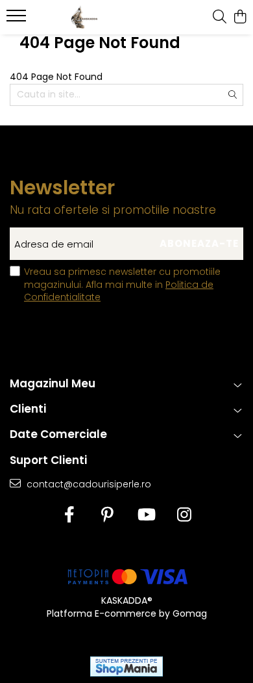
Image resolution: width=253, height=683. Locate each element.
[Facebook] (69, 515)
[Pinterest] (107, 515)
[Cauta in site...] (219, 17)
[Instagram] (184, 515)
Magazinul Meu (52, 383)
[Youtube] (145, 515)
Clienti (28, 409)
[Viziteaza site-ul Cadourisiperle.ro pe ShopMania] (126, 666)
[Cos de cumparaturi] (240, 17)
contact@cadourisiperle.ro (87, 484)
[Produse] (17, 19)
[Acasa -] (84, 18)
